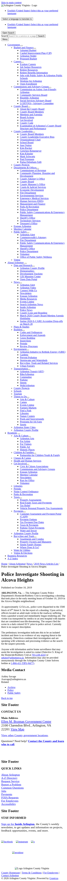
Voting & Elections (23, 553)
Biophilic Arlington (29, 97)
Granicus (53, 878)
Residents (12, 433)
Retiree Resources (29, 70)
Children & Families (24, 452)
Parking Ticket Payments (32, 528)
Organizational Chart (30, 139)
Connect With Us (28, 290)
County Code (26, 123)
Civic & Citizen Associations (34, 466)
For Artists (25, 441)
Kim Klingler (26, 153)
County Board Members (32, 111)
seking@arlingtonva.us (12, 657)
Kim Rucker (26, 148)
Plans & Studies (21, 326)
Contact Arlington (10, 875)
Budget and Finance (24, 47)
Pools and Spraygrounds (32, 419)
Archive (11, 687)
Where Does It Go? (29, 547)
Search (4, 36)
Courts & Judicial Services (33, 187)
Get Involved (26, 120)
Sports (23, 424)
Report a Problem (11, 784)
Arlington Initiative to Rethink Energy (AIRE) (42, 352)
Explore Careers (28, 64)
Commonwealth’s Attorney (33, 237)
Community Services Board (33, 95)
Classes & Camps (22, 458)
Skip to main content (11, 2)
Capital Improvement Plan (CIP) (36, 53)
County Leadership (23, 131)
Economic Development (32, 190)
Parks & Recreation (29, 206)
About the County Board (32, 109)
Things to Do (20, 396)
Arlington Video (28, 287)
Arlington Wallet (28, 56)
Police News (26, 310)
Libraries (24, 413)
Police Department (29, 209)
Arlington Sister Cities (25, 427)
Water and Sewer (28, 530)
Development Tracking (31, 273)
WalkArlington (27, 385)
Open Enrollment (28, 84)
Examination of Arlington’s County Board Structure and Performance (40, 127)
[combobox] (17, 19)
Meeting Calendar (22, 229)
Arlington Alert (27, 234)
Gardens (24, 354)
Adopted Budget (28, 50)
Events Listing (27, 301)
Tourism (18, 393)
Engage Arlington (22, 226)
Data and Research (23, 265)
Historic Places (27, 449)
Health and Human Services (27, 461)
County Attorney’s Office (32, 178)
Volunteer (24, 254)
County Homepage (10, 872)
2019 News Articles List (46, 564)
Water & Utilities (22, 550)
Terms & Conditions (32, 872)
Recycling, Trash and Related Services (39, 363)
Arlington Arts (27, 438)
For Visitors (25, 444)
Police (10, 690)
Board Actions (27, 117)
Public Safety (20, 232)
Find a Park (25, 410)
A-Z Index (12, 558)
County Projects (21, 165)
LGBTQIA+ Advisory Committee (37, 103)
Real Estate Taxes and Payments (36, 502)
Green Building (27, 338)
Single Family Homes (30, 544)
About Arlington (15, 262)
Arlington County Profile (32, 268)
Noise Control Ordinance (26, 491)
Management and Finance (32, 204)
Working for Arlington (31, 81)
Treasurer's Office (28, 223)
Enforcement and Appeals (32, 335)
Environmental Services (31, 195)
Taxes (16, 497)
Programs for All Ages (31, 421)
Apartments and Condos (32, 539)
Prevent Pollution (28, 357)
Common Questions (12, 787)
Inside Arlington (28, 307)
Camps (23, 402)
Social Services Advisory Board (35, 100)
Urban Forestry (27, 366)
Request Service (10, 781)
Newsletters (25, 293)
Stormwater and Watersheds (33, 360)
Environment (20, 349)
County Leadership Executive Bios (37, 137)
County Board (21, 106)
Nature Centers (27, 416)
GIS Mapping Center (30, 276)
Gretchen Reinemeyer (30, 151)
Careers (17, 61)
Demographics (27, 271)
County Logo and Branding (33, 313)
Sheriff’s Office (27, 218)
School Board (27, 142)
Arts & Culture (27, 399)
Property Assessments (30, 500)
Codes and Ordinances (31, 332)
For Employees (9, 800)
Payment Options (28, 519)
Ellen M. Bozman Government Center (26, 721)
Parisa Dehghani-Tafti (30, 162)
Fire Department (28, 192)
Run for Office (27, 480)
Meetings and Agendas (31, 114)
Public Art (25, 447)
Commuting (26, 377)
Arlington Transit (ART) (32, 371)
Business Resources (17, 555)
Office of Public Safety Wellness (36, 257)
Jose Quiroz (26, 145)
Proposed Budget (28, 58)
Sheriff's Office (27, 248)
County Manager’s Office (32, 184)
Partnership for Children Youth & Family (40, 455)
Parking (24, 380)
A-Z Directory (9, 778)
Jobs (3, 791)
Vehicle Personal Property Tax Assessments (41, 508)
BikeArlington (27, 374)
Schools (18, 391)
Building (18, 329)
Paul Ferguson (27, 159)
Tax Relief (25, 505)
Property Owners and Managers (35, 541)
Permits (23, 343)
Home (4, 564)
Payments (18, 511)
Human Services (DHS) (31, 201)
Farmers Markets (28, 407)
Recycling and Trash (24, 536)
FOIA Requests (10, 797)
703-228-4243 (39, 655)
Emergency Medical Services (34, 198)
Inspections (25, 340)
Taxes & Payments (29, 525)
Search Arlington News (31, 304)
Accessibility (8, 804)
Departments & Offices (25, 167)
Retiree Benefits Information (34, 72)
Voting (17, 259)
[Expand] (21, 45)
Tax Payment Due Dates (32, 522)
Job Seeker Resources (30, 67)
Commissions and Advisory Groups (31, 86)
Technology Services (30, 220)
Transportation (21, 368)
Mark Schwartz (27, 156)
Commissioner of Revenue (33, 170)
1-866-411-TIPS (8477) (22, 663)
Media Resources (28, 299)
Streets (23, 382)
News (16, 282)
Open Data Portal (28, 279)
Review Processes (29, 346)
